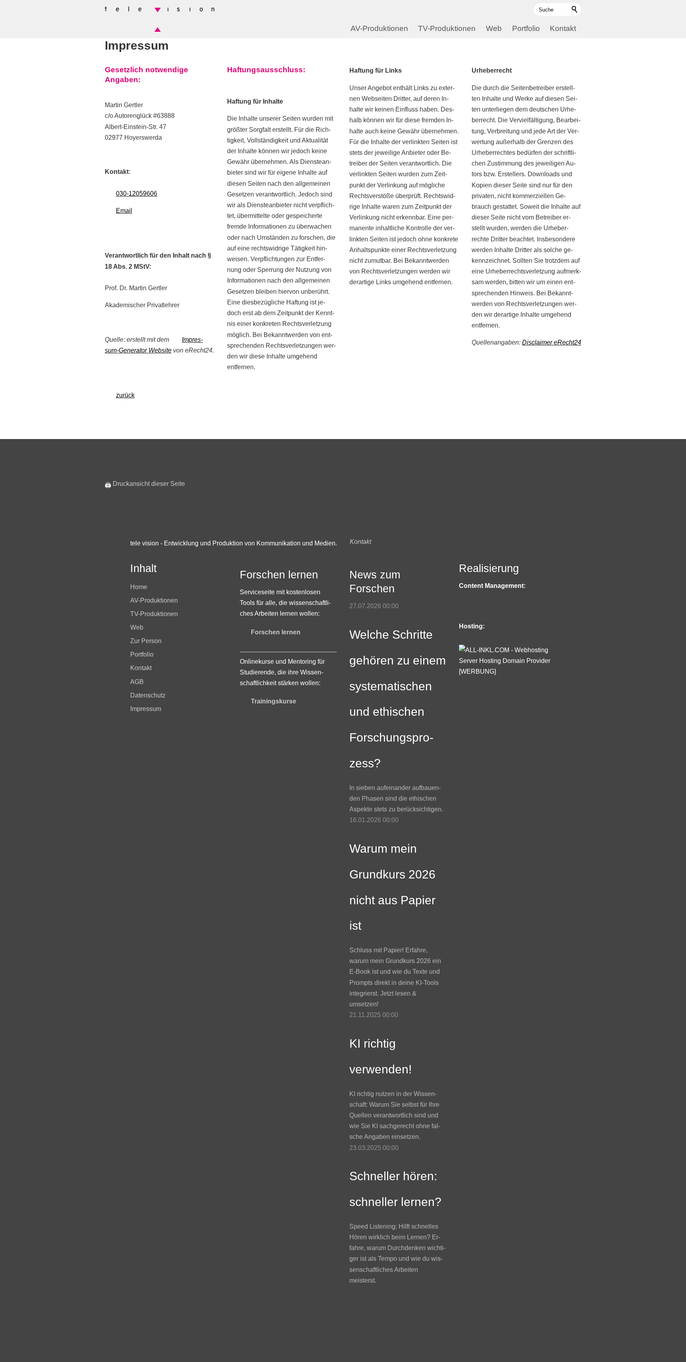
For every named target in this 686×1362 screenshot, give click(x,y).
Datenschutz (148, 695)
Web (494, 28)
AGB (137, 681)
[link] (507, 597)
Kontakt (563, 28)
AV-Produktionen (379, 28)
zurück (125, 395)
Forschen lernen (276, 632)
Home (138, 587)
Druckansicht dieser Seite (149, 483)
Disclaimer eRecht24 (551, 342)
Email (124, 210)
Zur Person (146, 641)
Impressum (145, 708)
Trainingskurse (273, 701)
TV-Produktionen (447, 28)
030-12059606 (136, 193)
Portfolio (526, 28)
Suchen (574, 9)
